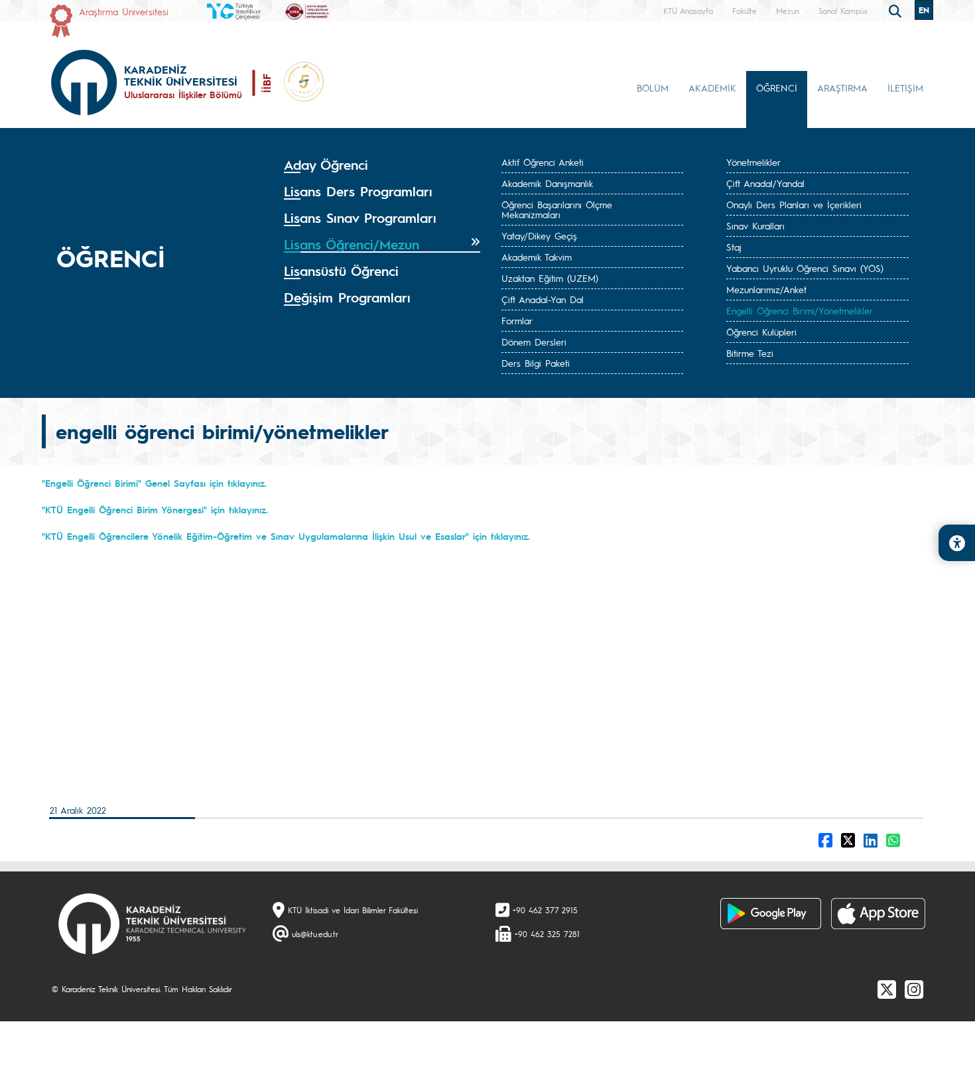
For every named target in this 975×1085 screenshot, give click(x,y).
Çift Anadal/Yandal (765, 183)
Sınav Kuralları (755, 225)
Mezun (787, 10)
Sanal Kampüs (843, 10)
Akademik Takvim (536, 257)
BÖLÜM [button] (653, 88)
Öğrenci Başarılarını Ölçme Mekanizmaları (556, 209)
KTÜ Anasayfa (688, 10)
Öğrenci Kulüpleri (761, 332)
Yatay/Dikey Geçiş (539, 235)
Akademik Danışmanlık (547, 183)
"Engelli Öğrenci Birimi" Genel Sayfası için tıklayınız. (154, 483)
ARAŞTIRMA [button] (842, 88)
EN (924, 10)
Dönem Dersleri (533, 342)
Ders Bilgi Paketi (535, 363)
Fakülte (744, 10)
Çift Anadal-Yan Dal (542, 299)
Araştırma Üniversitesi (123, 11)
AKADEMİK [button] (712, 88)
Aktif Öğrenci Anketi (542, 162)
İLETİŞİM (905, 88)
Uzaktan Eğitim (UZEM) (549, 278)
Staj (734, 247)
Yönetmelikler (753, 162)
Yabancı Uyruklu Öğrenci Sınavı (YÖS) (804, 268)
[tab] (382, 165)
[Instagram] (914, 989)
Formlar (517, 320)
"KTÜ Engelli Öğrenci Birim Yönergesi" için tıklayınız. (155, 509)
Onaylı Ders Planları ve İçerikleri (794, 204)
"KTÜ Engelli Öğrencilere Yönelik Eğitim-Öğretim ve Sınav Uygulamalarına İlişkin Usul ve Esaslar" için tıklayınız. (286, 536)
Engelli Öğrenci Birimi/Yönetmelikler (799, 310)
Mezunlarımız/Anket (766, 289)
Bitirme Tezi (749, 353)
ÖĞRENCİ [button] (776, 88)
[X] (887, 989)
